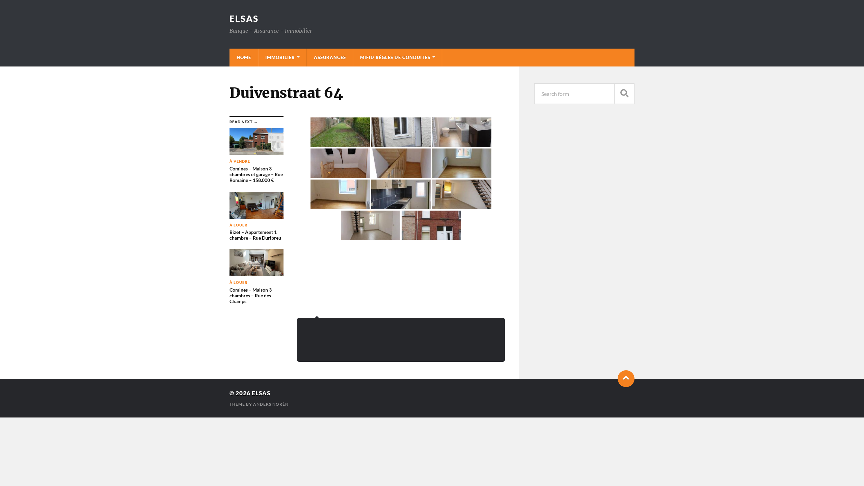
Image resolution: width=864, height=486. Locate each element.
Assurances (330, 57)
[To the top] (626, 378)
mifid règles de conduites (395, 57)
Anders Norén (271, 404)
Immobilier (280, 57)
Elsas (244, 19)
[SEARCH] (624, 93)
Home (244, 57)
